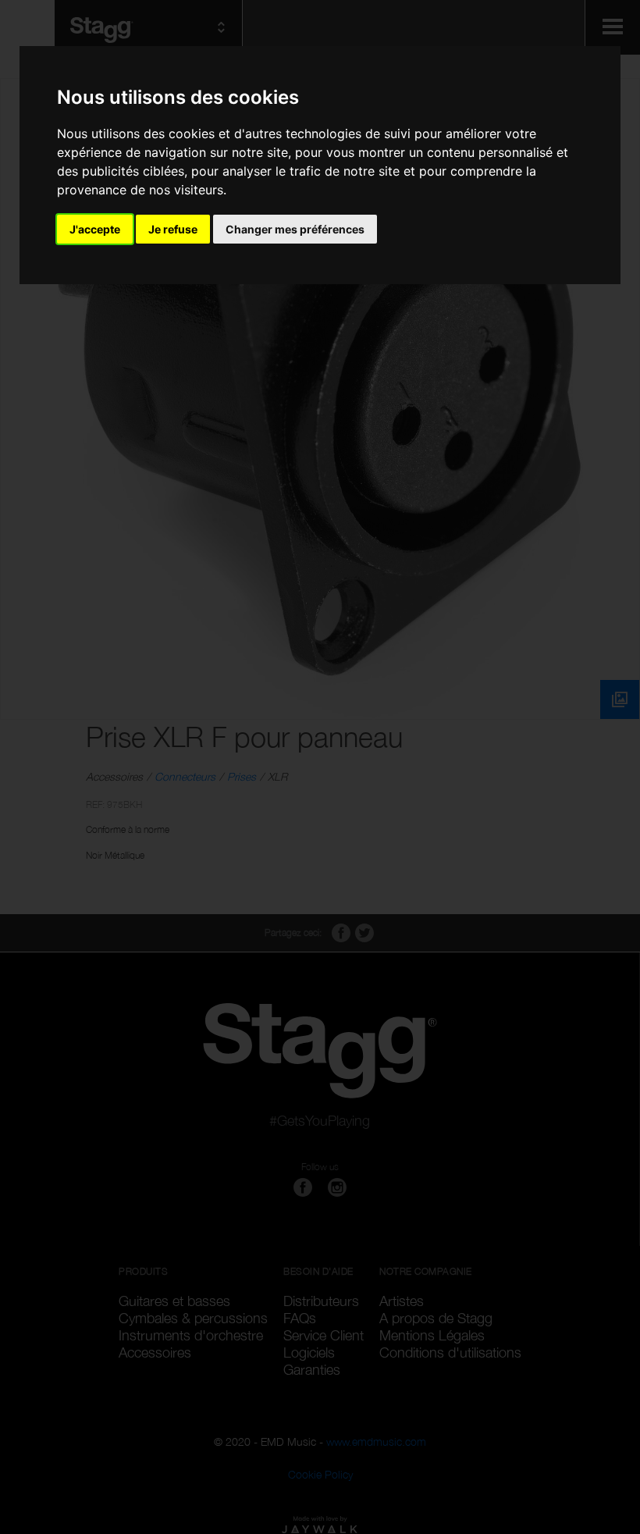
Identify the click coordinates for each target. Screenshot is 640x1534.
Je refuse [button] (172, 229)
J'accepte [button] (94, 229)
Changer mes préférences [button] (295, 229)
